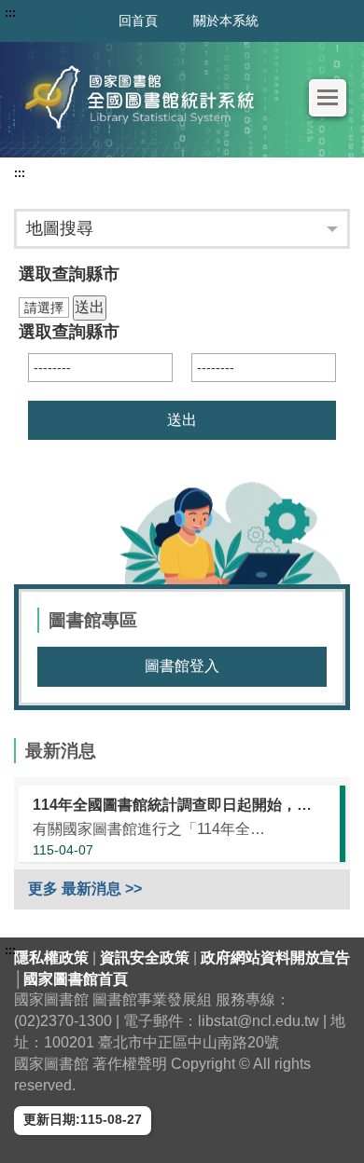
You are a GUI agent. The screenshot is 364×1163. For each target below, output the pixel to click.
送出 (90, 307)
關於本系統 (226, 20)
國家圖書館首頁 (75, 979)
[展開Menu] (327, 97)
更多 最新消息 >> (85, 888)
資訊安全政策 (146, 957)
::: (19, 173)
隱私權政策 (53, 957)
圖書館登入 (182, 666)
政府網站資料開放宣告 (275, 957)
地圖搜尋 (59, 228)
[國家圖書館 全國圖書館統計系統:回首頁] (145, 97)
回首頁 (138, 20)
